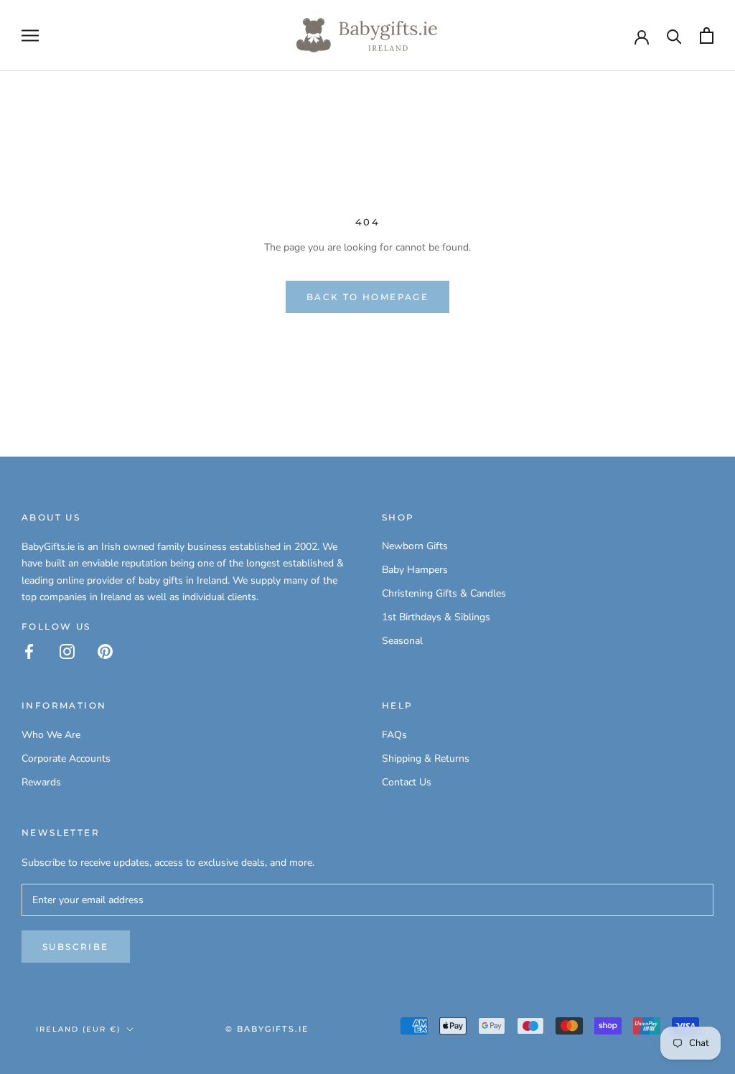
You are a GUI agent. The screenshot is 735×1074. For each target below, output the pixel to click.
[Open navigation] (30, 35)
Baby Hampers (415, 569)
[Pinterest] (105, 650)
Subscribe (75, 946)
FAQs (394, 735)
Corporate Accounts (66, 758)
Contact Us (406, 782)
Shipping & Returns (425, 758)
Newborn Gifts (415, 546)
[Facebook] (29, 650)
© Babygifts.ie (267, 1029)
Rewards (41, 782)
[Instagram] (67, 650)
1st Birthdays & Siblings (436, 617)
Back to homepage (367, 296)
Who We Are (51, 735)
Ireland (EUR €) (78, 1029)
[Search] (674, 35)
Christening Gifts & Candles (444, 593)
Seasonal (402, 641)
